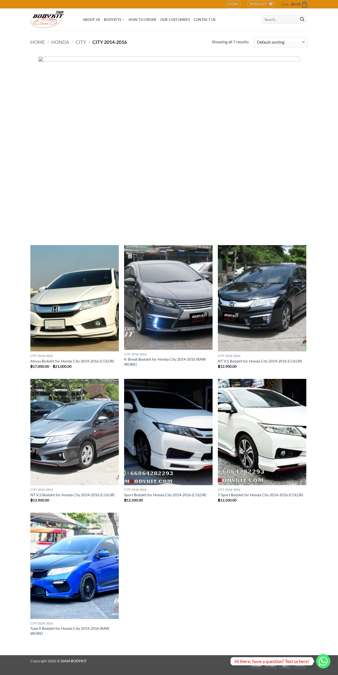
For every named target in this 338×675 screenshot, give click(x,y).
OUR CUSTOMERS (175, 19)
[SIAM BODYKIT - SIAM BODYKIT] (52, 19)
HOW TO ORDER (143, 19)
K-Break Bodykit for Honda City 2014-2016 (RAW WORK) (165, 361)
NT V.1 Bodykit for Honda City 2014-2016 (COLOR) (260, 361)
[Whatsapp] (323, 661)
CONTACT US (205, 19)
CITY (81, 42)
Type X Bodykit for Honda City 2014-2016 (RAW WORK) (69, 631)
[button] (233, 4)
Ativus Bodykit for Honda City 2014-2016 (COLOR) (72, 361)
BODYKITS (112, 19)
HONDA (60, 42)
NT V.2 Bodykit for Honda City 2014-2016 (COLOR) (72, 495)
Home (37, 42)
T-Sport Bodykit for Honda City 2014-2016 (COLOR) (260, 495)
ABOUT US (91, 19)
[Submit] (302, 19)
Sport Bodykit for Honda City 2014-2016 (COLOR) (165, 495)
